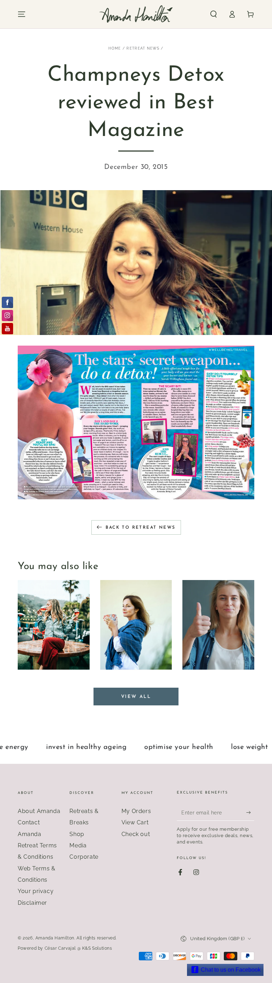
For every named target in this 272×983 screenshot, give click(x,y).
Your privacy (35, 891)
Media (77, 845)
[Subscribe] (250, 812)
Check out (135, 834)
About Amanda (39, 811)
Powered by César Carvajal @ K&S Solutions (65, 948)
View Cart (134, 822)
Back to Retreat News (141, 527)
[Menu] (21, 14)
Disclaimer (32, 902)
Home (114, 48)
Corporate (83, 856)
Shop (76, 834)
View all (136, 696)
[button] (213, 14)
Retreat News (142, 48)
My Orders (136, 811)
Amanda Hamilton (54, 938)
